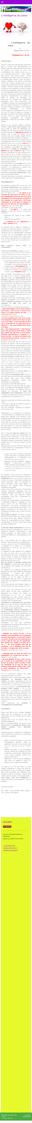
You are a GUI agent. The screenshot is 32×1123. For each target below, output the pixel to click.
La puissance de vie (9, 845)
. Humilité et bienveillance (10, 850)
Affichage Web (26, 1116)
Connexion (27, 1115)
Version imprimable (8, 1115)
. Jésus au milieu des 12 (10, 848)
